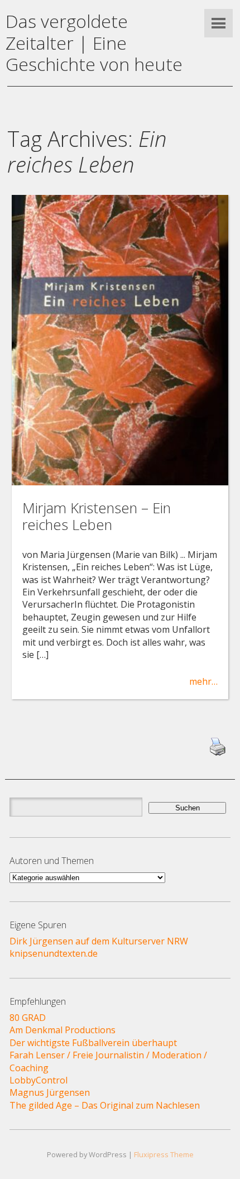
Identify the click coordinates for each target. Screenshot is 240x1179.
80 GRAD (27, 1017)
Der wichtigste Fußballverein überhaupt (93, 1043)
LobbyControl (38, 1080)
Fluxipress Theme (164, 1154)
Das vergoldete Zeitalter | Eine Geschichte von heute (94, 42)
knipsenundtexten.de (53, 953)
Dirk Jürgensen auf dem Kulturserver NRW (98, 941)
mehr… (203, 681)
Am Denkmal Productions (62, 1030)
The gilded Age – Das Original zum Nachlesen (104, 1105)
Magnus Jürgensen (49, 1092)
